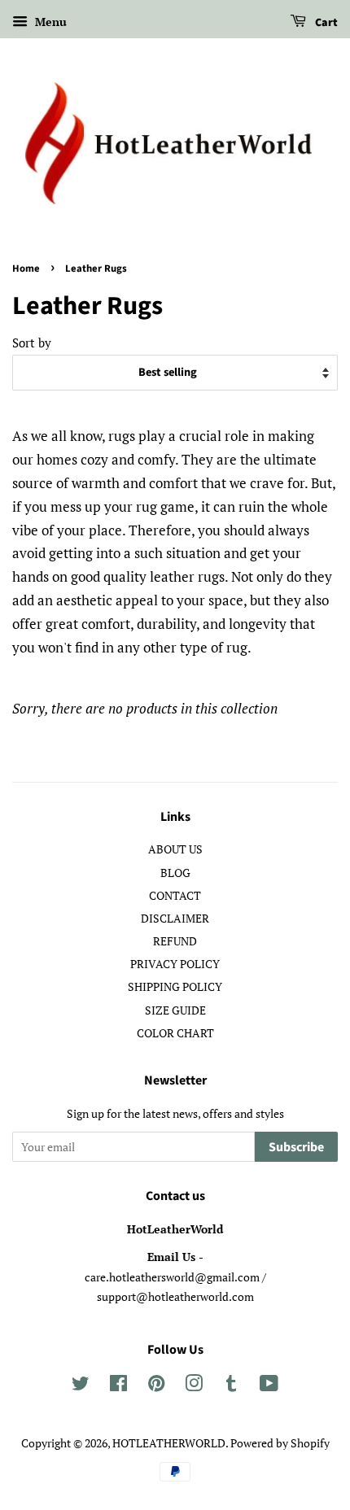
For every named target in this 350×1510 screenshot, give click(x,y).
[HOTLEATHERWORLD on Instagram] (194, 1386)
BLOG (175, 872)
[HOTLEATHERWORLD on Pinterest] (156, 1386)
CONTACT (175, 895)
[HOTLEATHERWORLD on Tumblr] (231, 1386)
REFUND (175, 941)
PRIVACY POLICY (175, 963)
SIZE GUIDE (175, 1010)
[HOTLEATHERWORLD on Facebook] (118, 1386)
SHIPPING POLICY (175, 986)
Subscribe (296, 1147)
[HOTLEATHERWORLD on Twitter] (81, 1386)
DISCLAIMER (175, 918)
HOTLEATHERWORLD (168, 1443)
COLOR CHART (175, 1033)
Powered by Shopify (280, 1443)
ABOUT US (175, 849)
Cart (325, 23)
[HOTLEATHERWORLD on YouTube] (269, 1386)
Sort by (31, 342)
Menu (49, 21)
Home (26, 268)
